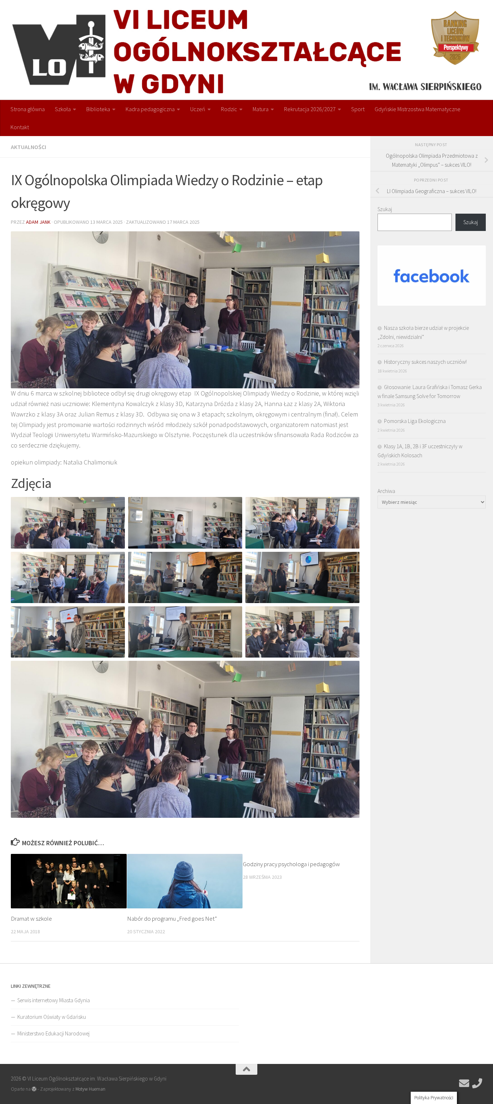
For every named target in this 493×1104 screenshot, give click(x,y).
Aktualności (28, 146)
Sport (358, 109)
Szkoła (63, 109)
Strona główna (27, 109)
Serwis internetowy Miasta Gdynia (53, 1000)
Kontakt (19, 127)
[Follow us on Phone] (477, 1083)
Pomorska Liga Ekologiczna (415, 421)
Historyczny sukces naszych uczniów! (425, 361)
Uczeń (197, 109)
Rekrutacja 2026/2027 (310, 109)
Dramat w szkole (31, 918)
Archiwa (386, 491)
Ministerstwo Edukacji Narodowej (53, 1033)
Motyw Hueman (90, 1089)
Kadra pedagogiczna (150, 109)
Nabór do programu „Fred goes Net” (172, 918)
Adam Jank (38, 222)
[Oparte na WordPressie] (34, 1089)
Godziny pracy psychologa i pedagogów (291, 864)
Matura (261, 109)
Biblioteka (98, 109)
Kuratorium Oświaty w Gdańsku (51, 1016)
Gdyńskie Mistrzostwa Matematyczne (418, 109)
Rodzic (229, 109)
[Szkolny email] (464, 1083)
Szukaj (385, 209)
